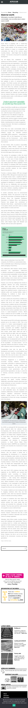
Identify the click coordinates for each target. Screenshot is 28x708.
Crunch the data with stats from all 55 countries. (14, 669)
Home (9, 12)
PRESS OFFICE (6, 684)
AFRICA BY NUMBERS (8, 668)
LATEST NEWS (5, 626)
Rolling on (17, 628)
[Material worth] (14, 40)
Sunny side (17, 653)
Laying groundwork (20, 641)
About (5, 693)
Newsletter (6, 697)
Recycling (15, 12)
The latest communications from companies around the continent (14, 686)
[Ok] (26, 703)
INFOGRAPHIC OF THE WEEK (10, 588)
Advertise (6, 695)
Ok (14, 705)
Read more (24, 633)
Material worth (7, 15)
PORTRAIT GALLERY (11, 674)
